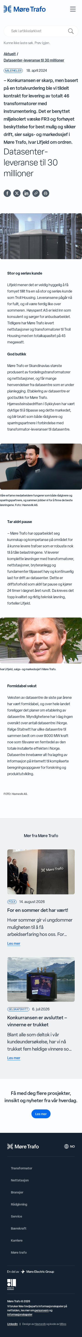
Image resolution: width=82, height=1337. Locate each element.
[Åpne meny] (72, 9)
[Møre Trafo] (25, 9)
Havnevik (40, 1324)
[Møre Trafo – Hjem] (23, 1146)
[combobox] (38, 31)
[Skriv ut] (45, 193)
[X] (16, 193)
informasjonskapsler (19, 1314)
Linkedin (12, 1324)
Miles (63, 1324)
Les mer (41, 1114)
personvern (42, 1310)
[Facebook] (7, 193)
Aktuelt (10, 53)
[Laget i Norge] (11, 1284)
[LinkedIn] (26, 193)
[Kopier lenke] (36, 193)
